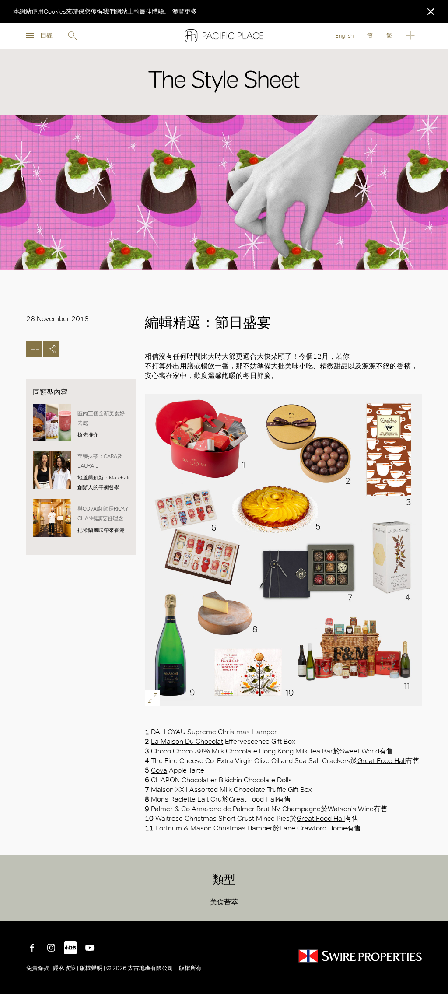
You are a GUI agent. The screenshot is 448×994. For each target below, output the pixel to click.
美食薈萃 (224, 902)
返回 (435, 908)
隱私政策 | (65, 968)
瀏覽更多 (184, 11)
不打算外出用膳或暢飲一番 (187, 366)
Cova (159, 770)
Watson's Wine (351, 809)
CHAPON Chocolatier (184, 780)
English (344, 35)
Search (72, 36)
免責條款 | (39, 968)
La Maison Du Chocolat (187, 741)
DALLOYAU (168, 732)
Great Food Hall (381, 760)
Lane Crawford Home (313, 828)
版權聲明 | (92, 968)
